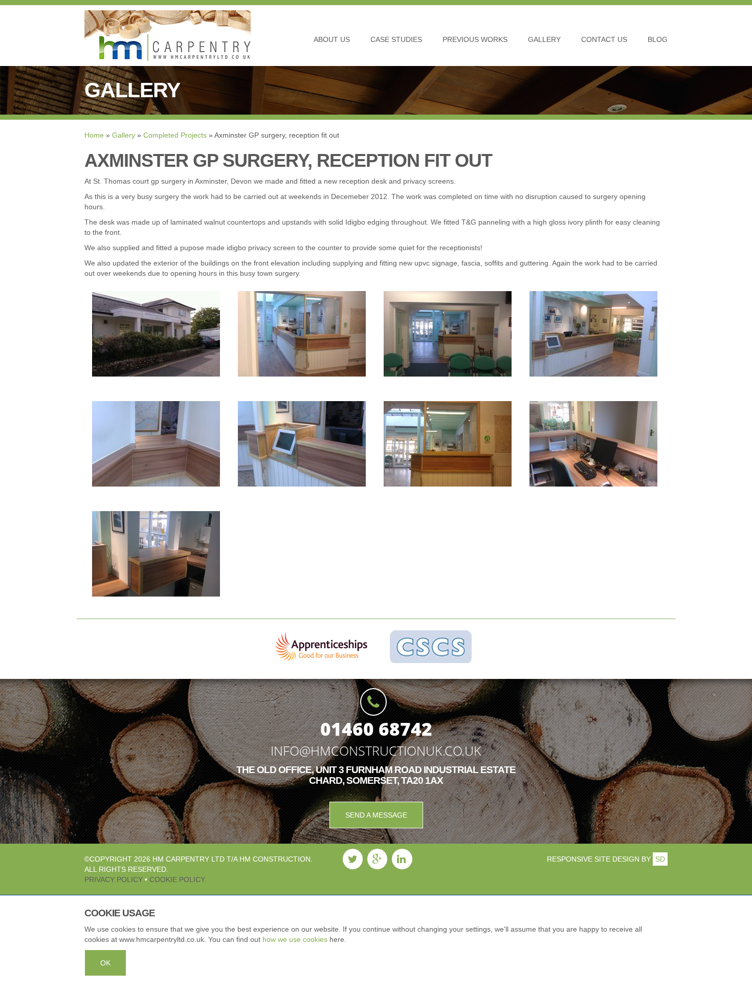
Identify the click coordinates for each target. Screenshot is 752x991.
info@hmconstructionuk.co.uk (376, 750)
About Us (332, 39)
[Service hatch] (156, 553)
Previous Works (475, 39)
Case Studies (396, 39)
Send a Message (376, 815)
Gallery (544, 39)
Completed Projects (175, 135)
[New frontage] (156, 333)
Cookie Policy (176, 879)
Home (94, 135)
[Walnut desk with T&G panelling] (302, 333)
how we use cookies (294, 939)
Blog (658, 39)
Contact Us (604, 39)
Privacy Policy (114, 879)
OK (105, 963)
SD (660, 859)
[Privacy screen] (448, 443)
